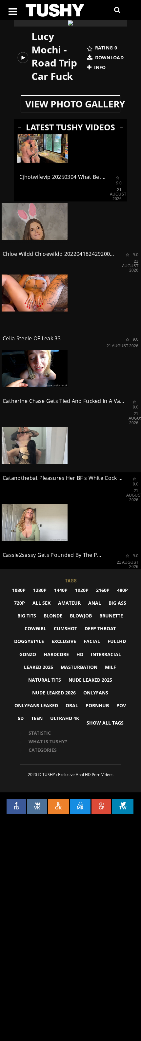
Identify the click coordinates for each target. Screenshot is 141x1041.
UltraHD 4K (64, 718)
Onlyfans (95, 693)
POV (121, 705)
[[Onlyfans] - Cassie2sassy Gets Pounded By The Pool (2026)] (35, 522)
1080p (19, 590)
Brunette (111, 616)
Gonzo (27, 654)
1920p (82, 590)
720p (19, 603)
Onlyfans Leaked (36, 705)
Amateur (69, 603)
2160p (103, 590)
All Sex (41, 603)
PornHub (97, 705)
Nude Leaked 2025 (90, 680)
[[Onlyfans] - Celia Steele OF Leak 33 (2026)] (35, 293)
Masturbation (79, 667)
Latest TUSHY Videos (70, 127)
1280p (40, 590)
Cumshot (65, 628)
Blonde (53, 616)
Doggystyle (29, 641)
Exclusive (63, 641)
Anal (94, 603)
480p (122, 590)
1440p (61, 590)
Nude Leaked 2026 (54, 693)
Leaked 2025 (38, 667)
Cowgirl (35, 628)
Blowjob (81, 616)
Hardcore (56, 654)
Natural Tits (44, 680)
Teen (37, 718)
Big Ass (117, 603)
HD (79, 654)
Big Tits (26, 616)
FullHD (117, 641)
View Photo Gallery (72, 104)
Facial (92, 641)
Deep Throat (100, 628)
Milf (110, 667)
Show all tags (105, 723)
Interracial (106, 654)
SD (21, 718)
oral (72, 705)
